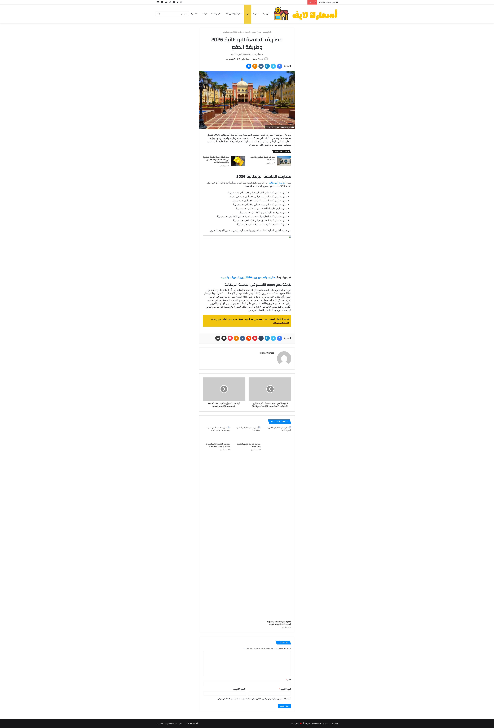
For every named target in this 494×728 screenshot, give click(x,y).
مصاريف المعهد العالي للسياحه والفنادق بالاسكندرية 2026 (218, 445)
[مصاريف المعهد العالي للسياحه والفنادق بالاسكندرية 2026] (216, 434)
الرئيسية (266, 14)
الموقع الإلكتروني (239, 689)
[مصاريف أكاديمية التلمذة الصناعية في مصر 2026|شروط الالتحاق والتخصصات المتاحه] (238, 161)
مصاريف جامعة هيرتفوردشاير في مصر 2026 (262, 158)
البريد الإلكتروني (285, 689)
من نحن (181, 723)
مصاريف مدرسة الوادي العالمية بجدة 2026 (249, 445)
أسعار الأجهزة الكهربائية (234, 14)
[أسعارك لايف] (305, 13)
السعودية (256, 14)
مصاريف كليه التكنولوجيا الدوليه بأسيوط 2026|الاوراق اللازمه (279, 623)
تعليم (247, 14)
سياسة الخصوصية (171, 723)
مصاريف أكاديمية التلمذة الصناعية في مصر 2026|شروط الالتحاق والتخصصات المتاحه (216, 159)
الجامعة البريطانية (277, 182)
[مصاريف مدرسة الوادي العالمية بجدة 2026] (246, 434)
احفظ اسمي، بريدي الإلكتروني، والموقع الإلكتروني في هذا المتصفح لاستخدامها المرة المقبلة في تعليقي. (253, 699)
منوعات (205, 14)
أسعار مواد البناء (216, 14)
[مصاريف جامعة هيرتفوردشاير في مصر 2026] (284, 161)
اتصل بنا (160, 723)
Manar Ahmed (258, 59)
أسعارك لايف (294, 723)
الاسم (288, 679)
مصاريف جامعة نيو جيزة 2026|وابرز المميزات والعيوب (248, 277)
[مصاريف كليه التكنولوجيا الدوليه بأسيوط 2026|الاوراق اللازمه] (277, 522)
